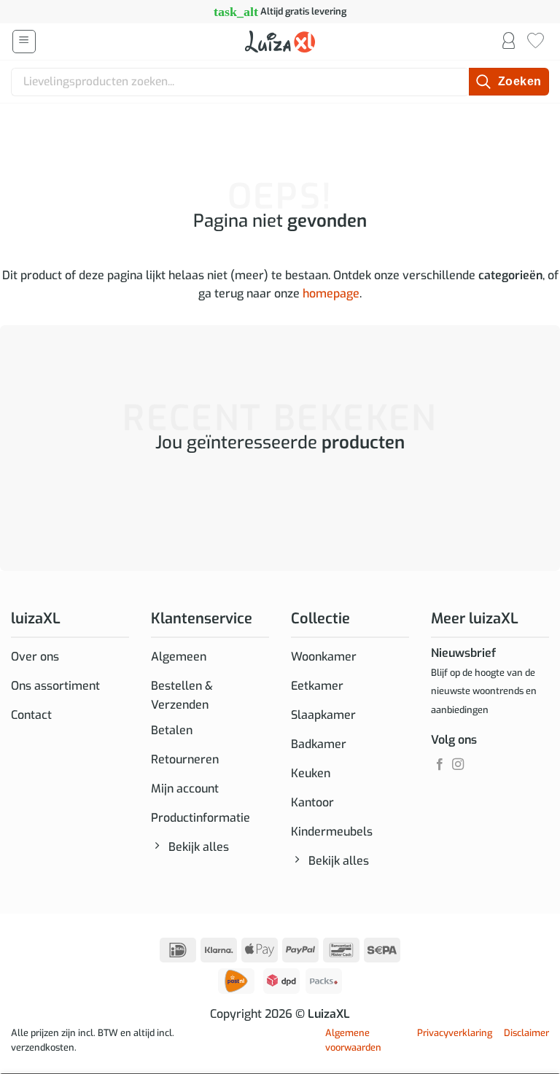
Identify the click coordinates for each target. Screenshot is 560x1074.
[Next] (54, 501)
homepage (331, 293)
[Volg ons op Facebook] (440, 764)
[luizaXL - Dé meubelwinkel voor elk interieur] (280, 41)
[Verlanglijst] (535, 41)
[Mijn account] (508, 41)
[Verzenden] (509, 82)
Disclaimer (526, 1033)
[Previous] (14, 501)
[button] (24, 41)
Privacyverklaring (454, 1033)
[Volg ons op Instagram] (458, 764)
